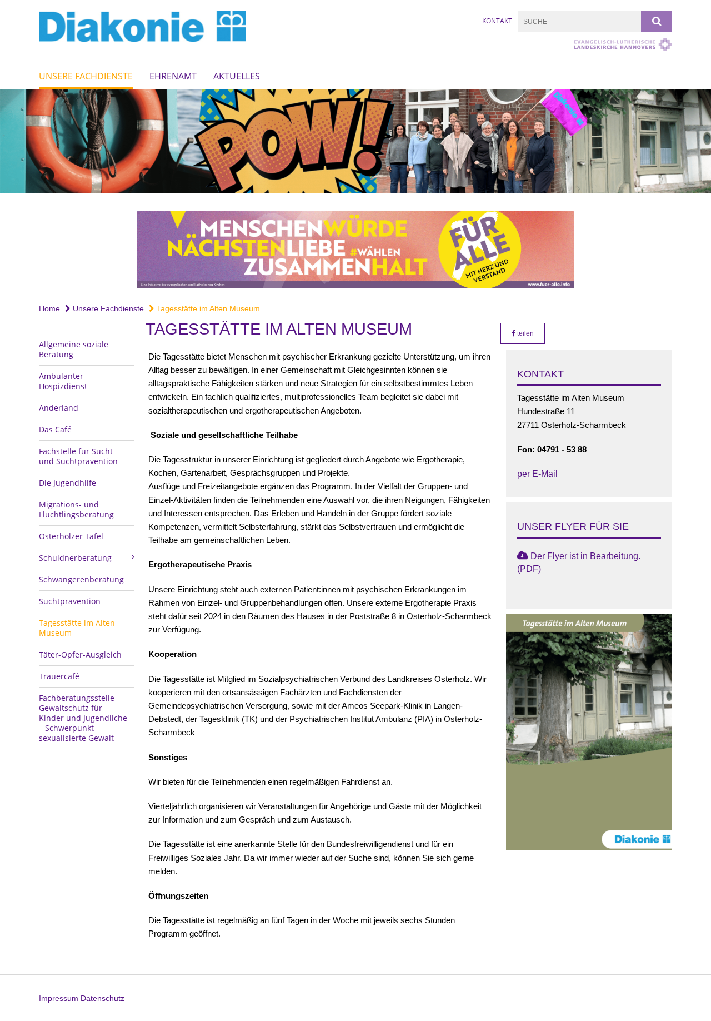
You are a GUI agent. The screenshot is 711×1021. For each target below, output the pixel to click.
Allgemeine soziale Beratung (73, 349)
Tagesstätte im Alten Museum (207, 308)
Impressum (58, 998)
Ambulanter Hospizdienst (63, 381)
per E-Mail (537, 474)
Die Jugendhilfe (67, 482)
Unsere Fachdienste (86, 76)
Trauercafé (59, 676)
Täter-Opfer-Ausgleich (80, 654)
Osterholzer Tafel (71, 536)
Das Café (55, 429)
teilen (524, 333)
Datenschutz (102, 998)
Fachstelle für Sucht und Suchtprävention (78, 456)
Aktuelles (236, 76)
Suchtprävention (70, 601)
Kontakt (497, 21)
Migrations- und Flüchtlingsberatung (76, 509)
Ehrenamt (173, 76)
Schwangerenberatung (81, 579)
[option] (355, 141)
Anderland (58, 407)
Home (49, 308)
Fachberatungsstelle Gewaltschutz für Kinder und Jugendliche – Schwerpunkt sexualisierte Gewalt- (83, 718)
